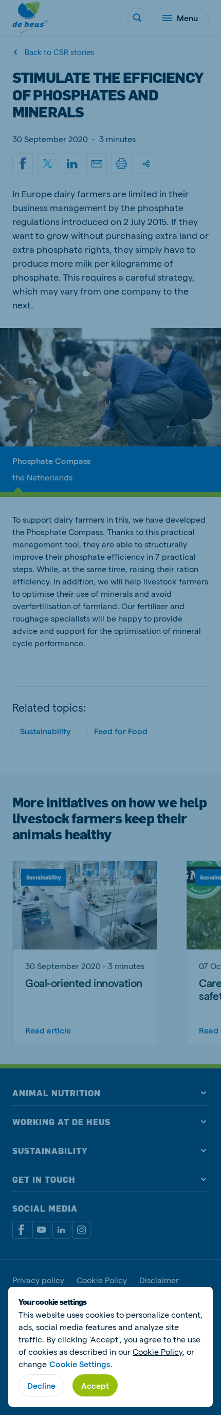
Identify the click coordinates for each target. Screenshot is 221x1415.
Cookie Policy (157, 1351)
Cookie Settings (79, 1364)
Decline (41, 1385)
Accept (95, 1385)
